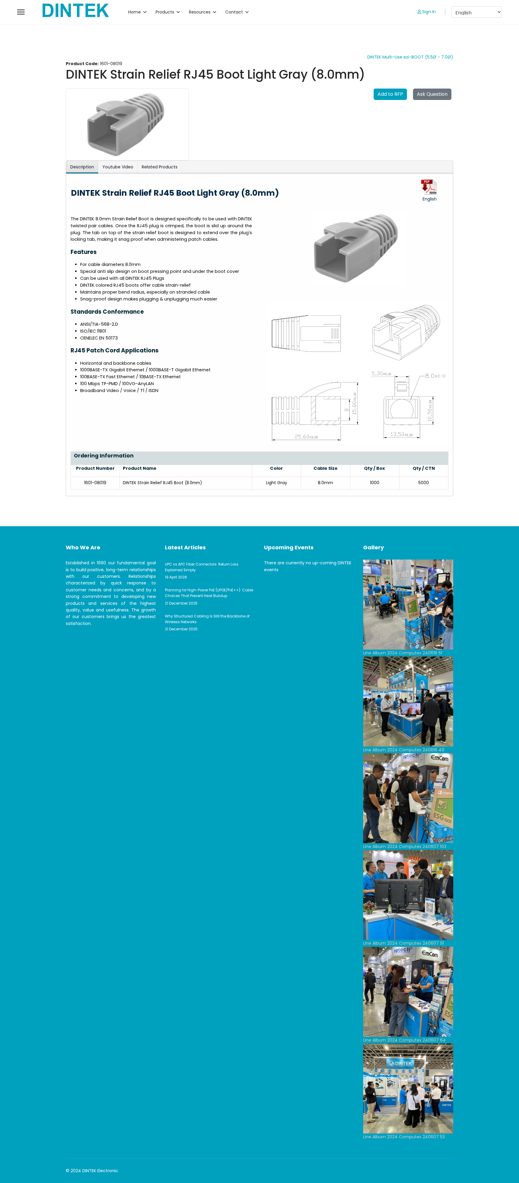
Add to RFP (390, 94)
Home (134, 12)
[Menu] (21, 12)
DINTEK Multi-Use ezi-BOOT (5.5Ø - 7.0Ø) (410, 57)
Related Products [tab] (160, 167)
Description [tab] (82, 167)
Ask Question (432, 94)
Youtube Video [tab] (117, 167)
